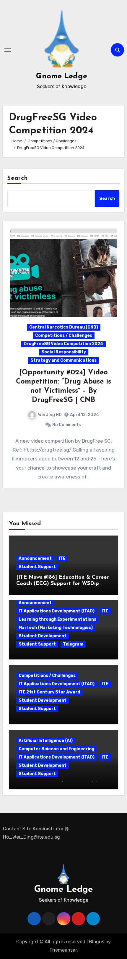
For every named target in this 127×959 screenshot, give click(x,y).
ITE (62, 558)
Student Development (42, 635)
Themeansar (63, 950)
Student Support (37, 566)
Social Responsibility (63, 352)
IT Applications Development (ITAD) (57, 611)
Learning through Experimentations (57, 619)
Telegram (73, 644)
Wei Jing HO (50, 414)
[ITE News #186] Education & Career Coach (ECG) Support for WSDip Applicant (62, 584)
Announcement (35, 558)
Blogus (96, 942)
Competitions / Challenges (63, 335)
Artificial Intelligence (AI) (46, 740)
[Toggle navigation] (7, 50)
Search (17, 178)
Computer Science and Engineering (56, 748)
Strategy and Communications (63, 360)
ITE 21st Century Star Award (49, 692)
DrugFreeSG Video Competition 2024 (63, 343)
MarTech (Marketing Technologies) (56, 627)
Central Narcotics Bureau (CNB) (63, 327)
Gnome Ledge (61, 76)
